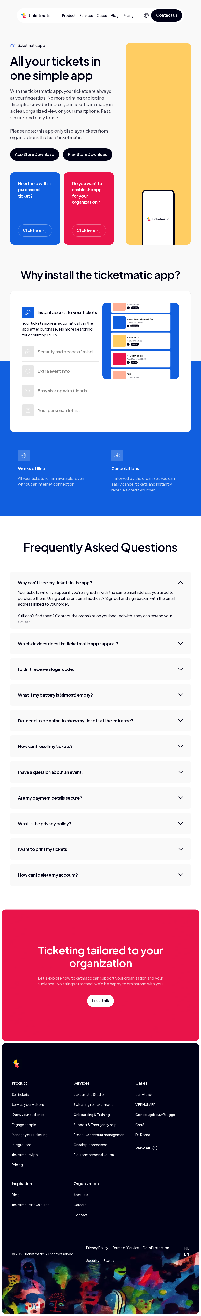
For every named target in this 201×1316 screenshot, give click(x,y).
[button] (146, 15)
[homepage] (17, 1064)
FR (186, 1259)
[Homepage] (35, 15)
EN (186, 1254)
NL (186, 1248)
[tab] (60, 322)
